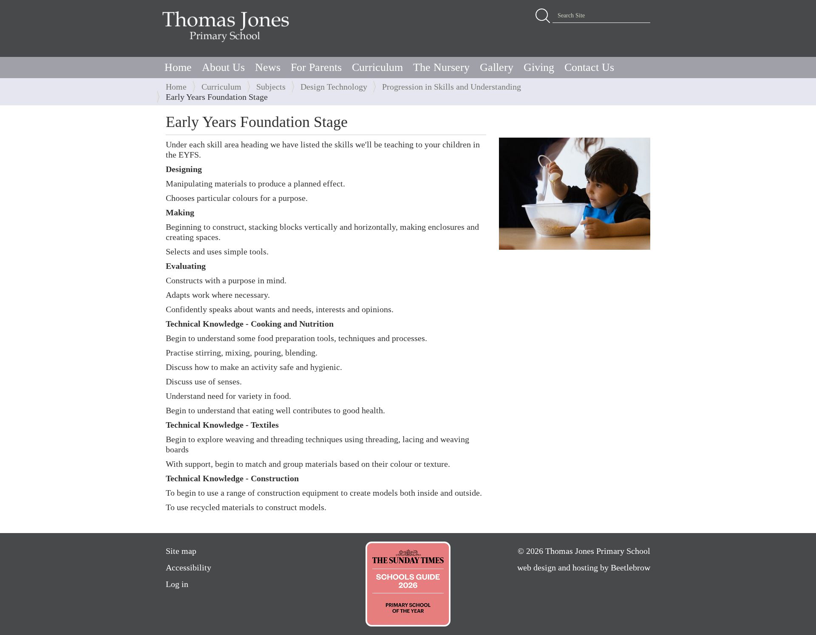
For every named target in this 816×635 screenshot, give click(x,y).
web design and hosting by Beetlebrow (583, 567)
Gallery (496, 67)
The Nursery (441, 67)
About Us (223, 67)
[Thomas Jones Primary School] (228, 26)
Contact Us (589, 67)
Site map (181, 551)
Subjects (271, 86)
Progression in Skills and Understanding (451, 86)
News (267, 67)
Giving (539, 67)
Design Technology (333, 86)
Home (178, 67)
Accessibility (188, 567)
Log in (177, 584)
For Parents (316, 67)
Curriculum (377, 67)
